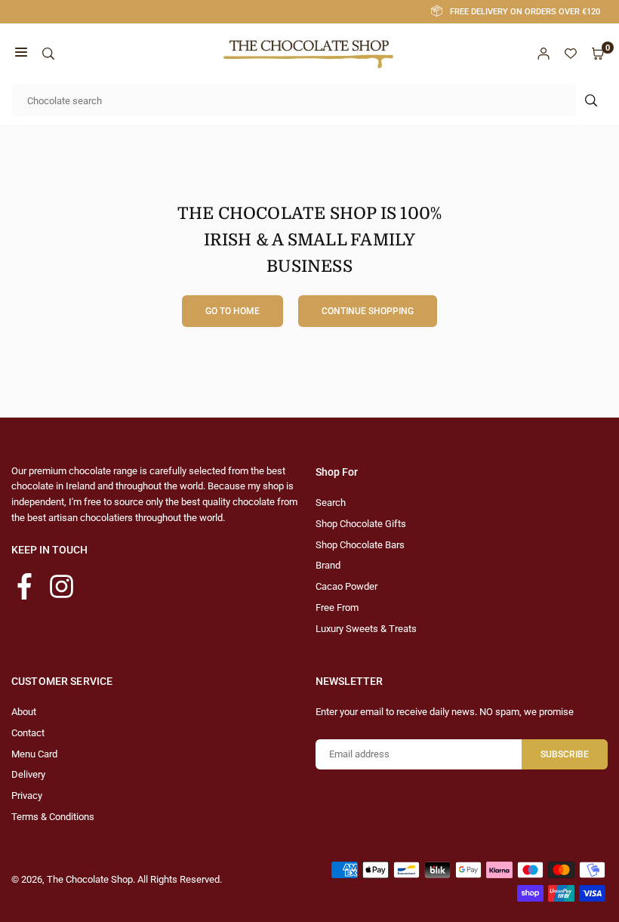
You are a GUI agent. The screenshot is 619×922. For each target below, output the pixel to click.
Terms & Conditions (52, 816)
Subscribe (564, 754)
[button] (21, 54)
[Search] (48, 54)
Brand (328, 565)
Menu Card (34, 754)
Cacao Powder (346, 586)
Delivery (28, 774)
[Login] (543, 54)
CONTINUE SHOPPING (368, 311)
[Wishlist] (570, 54)
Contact (28, 733)
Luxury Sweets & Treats (366, 628)
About (23, 711)
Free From (337, 607)
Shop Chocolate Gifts (361, 523)
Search (331, 502)
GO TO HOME (232, 311)
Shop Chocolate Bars (360, 544)
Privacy (26, 795)
